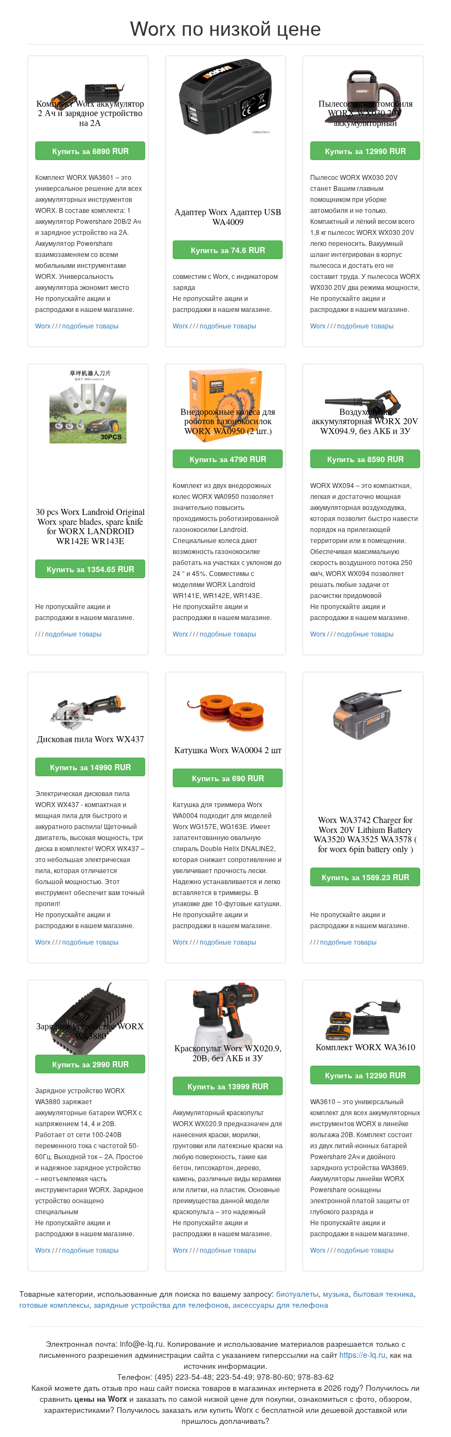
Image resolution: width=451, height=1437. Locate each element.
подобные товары (90, 325)
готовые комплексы (54, 1304)
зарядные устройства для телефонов (161, 1304)
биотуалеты (297, 1293)
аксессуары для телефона (280, 1304)
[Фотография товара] (225, 96)
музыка (336, 1293)
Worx (43, 325)
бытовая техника (383, 1293)
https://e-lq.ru (362, 1354)
